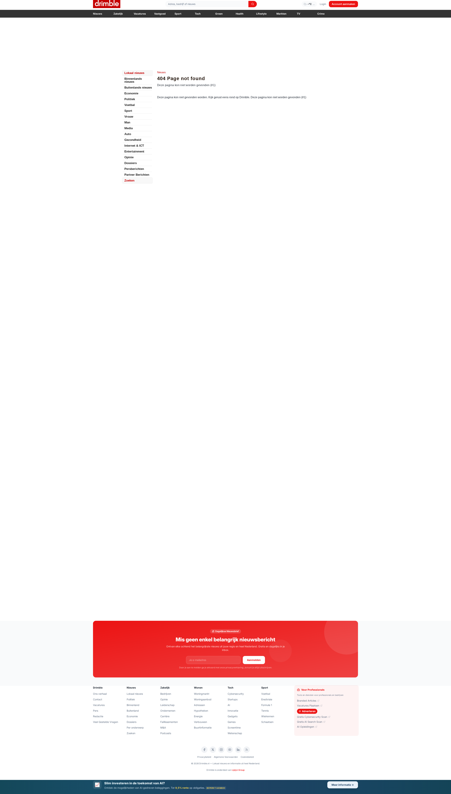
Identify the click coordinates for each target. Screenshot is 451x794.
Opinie (129, 157)
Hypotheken (201, 710)
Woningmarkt (201, 693)
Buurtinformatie (203, 727)
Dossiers (130, 163)
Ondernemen (167, 710)
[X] (213, 749)
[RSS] (246, 749)
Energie (198, 716)
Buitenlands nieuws (138, 87)
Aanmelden (254, 659)
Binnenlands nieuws (133, 80)
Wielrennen (267, 716)
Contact (97, 699)
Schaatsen (267, 721)
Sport (178, 13)
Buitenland (133, 710)
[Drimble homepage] (106, 4)
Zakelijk (118, 13)
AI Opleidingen (305, 726)
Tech (198, 13)
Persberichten (134, 168)
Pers (95, 710)
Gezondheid (132, 139)
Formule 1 (266, 705)
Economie (131, 93)
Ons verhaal (100, 693)
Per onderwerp (135, 727)
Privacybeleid (204, 757)
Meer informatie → (343, 784)
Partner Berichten (136, 174)
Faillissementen (169, 721)
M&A (163, 727)
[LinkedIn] (238, 749)
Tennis (265, 710)
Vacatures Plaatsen (308, 705)
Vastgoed (160, 13)
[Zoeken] (252, 4)
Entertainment (134, 151)
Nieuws (97, 13)
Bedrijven (165, 693)
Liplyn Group (238, 770)
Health (239, 13)
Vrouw (128, 116)
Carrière (164, 716)
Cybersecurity (236, 693)
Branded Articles (306, 700)
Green (219, 13)
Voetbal (129, 105)
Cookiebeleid (247, 757)
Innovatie (233, 710)
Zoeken (129, 180)
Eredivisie (266, 699)
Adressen (199, 705)
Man (127, 122)
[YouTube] (230, 749)
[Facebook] (204, 749)
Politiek (129, 99)
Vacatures (140, 13)
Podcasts (165, 733)
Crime (321, 13)
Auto (127, 134)
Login (323, 3)
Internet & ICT (134, 145)
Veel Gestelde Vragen (105, 721)
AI (229, 705)
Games (232, 721)
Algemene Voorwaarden (226, 757)
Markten (281, 13)
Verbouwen (200, 721)
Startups (232, 699)
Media (128, 128)
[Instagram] (221, 749)
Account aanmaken (343, 3)
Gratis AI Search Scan (309, 721)
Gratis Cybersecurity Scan (312, 716)
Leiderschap (167, 705)
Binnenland (133, 705)
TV (298, 13)
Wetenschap (235, 733)
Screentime (234, 727)
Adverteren (309, 711)
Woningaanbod (202, 699)
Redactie (98, 716)
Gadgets (232, 716)
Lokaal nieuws (134, 72)
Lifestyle (261, 13)
